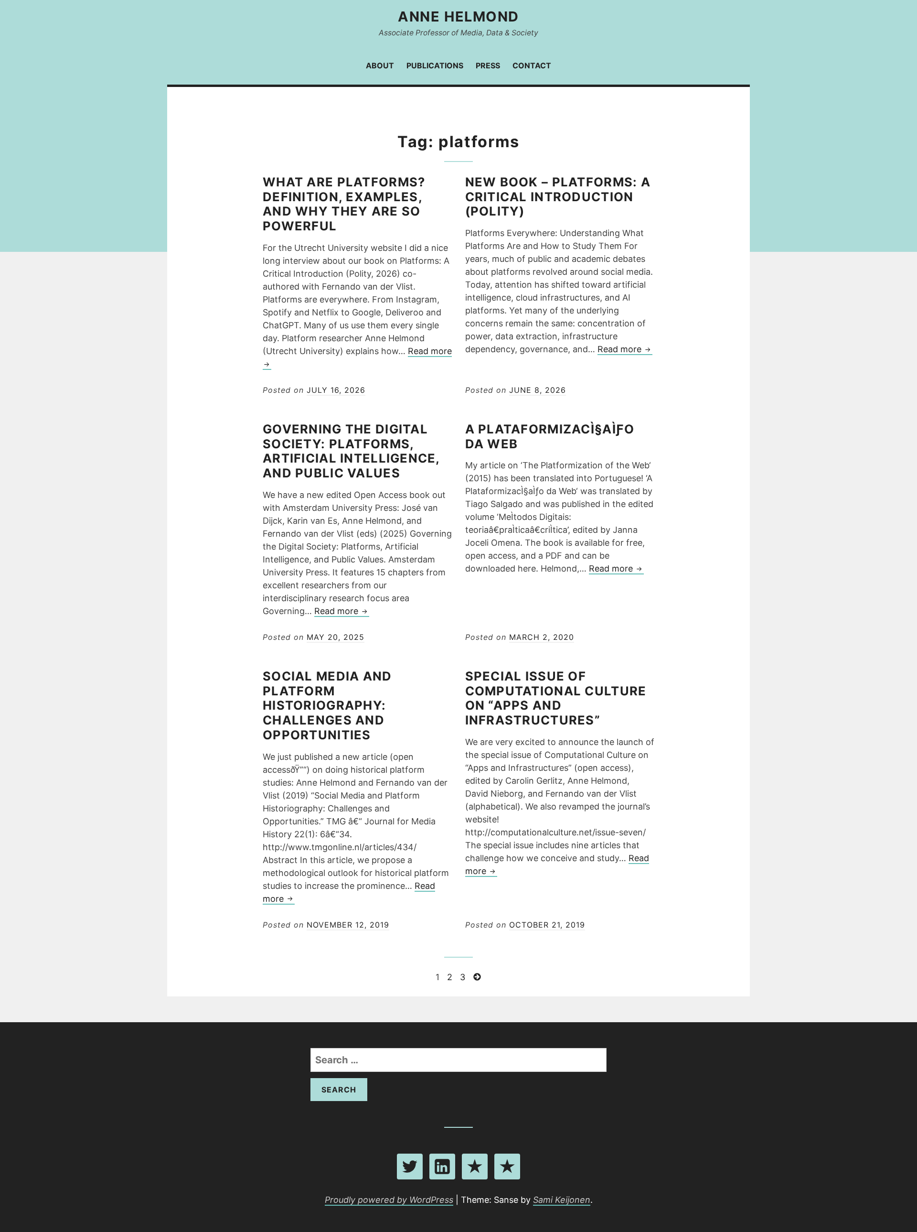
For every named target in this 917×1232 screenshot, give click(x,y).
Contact (531, 65)
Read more (624, 349)
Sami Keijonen (561, 1200)
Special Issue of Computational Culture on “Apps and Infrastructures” (556, 698)
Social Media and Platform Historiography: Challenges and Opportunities (327, 705)
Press (488, 65)
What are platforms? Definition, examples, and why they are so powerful (344, 203)
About (380, 65)
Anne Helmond (458, 16)
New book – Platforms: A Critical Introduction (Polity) (557, 196)
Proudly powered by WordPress (389, 1200)
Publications (434, 65)
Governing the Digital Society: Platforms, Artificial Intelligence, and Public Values (351, 450)
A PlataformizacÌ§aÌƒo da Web (550, 436)
